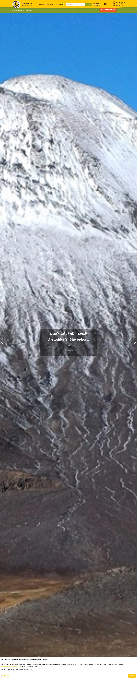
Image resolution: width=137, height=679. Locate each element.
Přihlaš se (97, 5)
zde (23, 646)
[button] (2, 342)
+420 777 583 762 (120, 4)
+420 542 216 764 (120, 2)
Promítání (20, 10)
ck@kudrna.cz (120, 5)
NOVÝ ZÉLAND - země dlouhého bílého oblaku (68, 336)
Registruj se (97, 3)
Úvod (14, 10)
